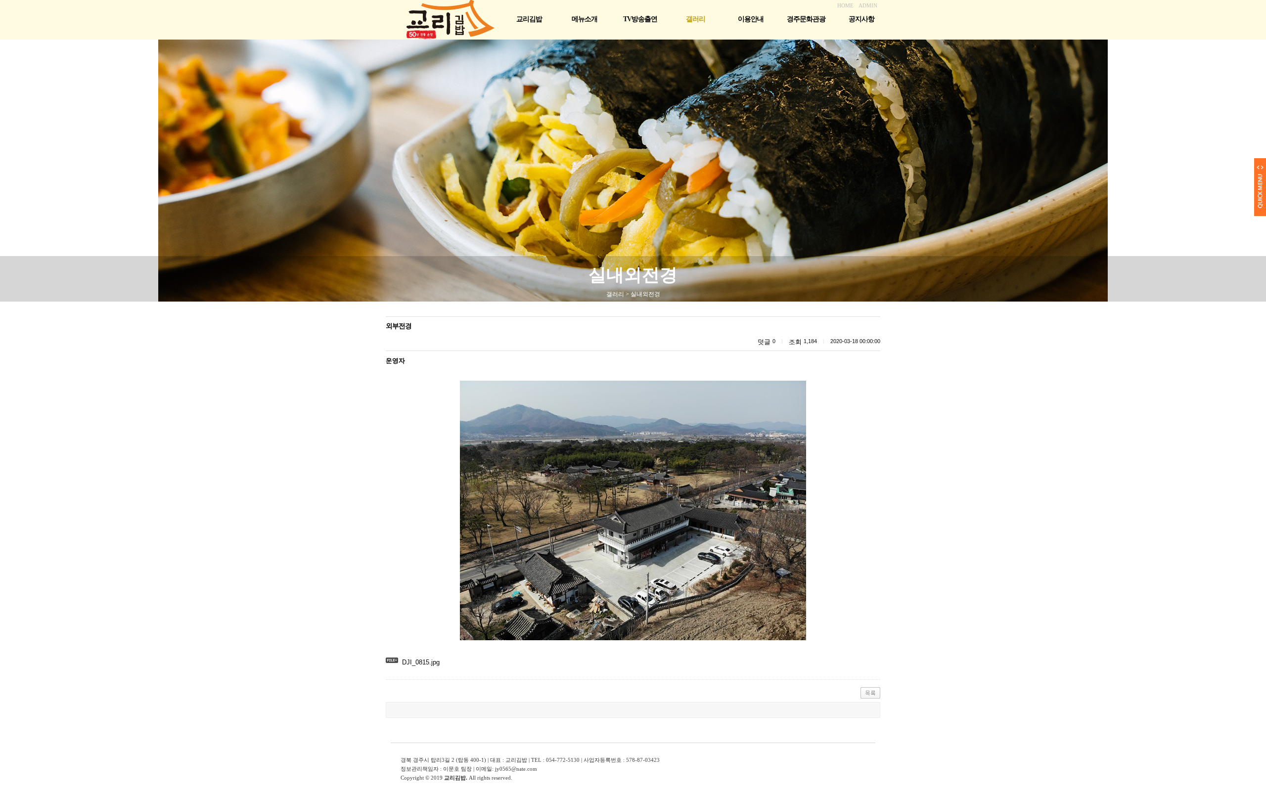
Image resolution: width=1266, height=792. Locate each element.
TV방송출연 (640, 19)
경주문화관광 (806, 19)
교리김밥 (529, 19)
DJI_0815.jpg (421, 662)
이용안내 (751, 19)
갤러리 (695, 19)
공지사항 (861, 19)
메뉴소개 (584, 19)
